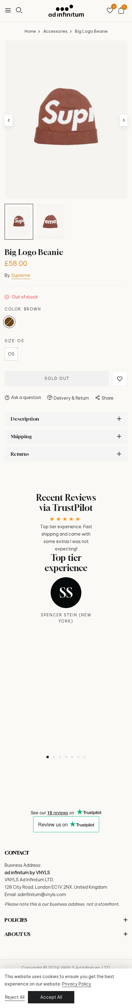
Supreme (20, 275)
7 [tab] (84, 757)
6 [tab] (78, 757)
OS (11, 354)
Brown (9, 322)
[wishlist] (110, 11)
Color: (23, 309)
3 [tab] (60, 757)
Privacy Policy (76, 984)
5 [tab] (72, 757)
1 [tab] (47, 757)
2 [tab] (53, 757)
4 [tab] (66, 757)
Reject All (15, 997)
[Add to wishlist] (119, 378)
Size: (14, 341)
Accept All (51, 997)
